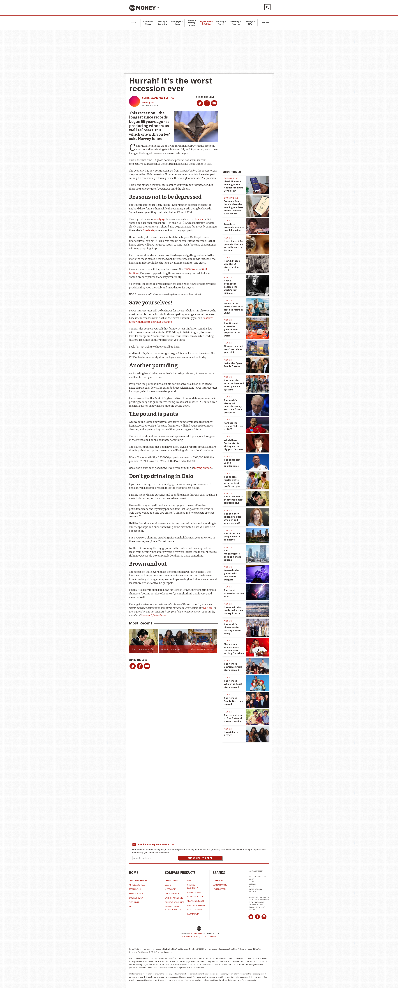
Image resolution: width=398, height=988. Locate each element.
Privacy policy (200, 936)
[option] (144, 641)
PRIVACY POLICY (136, 893)
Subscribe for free (200, 858)
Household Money (148, 22)
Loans (168, 885)
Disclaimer (212, 936)
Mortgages (170, 889)
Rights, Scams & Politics (206, 22)
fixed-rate (149, 230)
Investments (193, 914)
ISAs (189, 880)
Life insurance (172, 893)
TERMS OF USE (135, 889)
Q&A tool (208, 607)
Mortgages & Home (177, 22)
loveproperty (219, 889)
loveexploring (220, 885)
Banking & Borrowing (162, 22)
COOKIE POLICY (136, 898)
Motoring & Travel (221, 22)
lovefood (218, 880)
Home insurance (195, 896)
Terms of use (186, 936)
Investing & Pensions (235, 22)
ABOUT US (133, 906)
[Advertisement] (199, 52)
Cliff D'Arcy (190, 269)
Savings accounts (174, 898)
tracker (199, 219)
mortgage (160, 219)
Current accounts (174, 902)
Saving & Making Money (192, 22)
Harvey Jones (148, 102)
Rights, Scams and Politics (157, 97)
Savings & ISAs (250, 22)
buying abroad (202, 467)
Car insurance (194, 892)
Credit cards (171, 880)
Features (265, 22)
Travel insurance (195, 901)
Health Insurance (196, 909)
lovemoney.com (196, 933)
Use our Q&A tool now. (153, 615)
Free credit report (196, 905)
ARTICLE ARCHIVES (137, 885)
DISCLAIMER (134, 902)
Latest (133, 22)
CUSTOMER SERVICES (138, 880)
